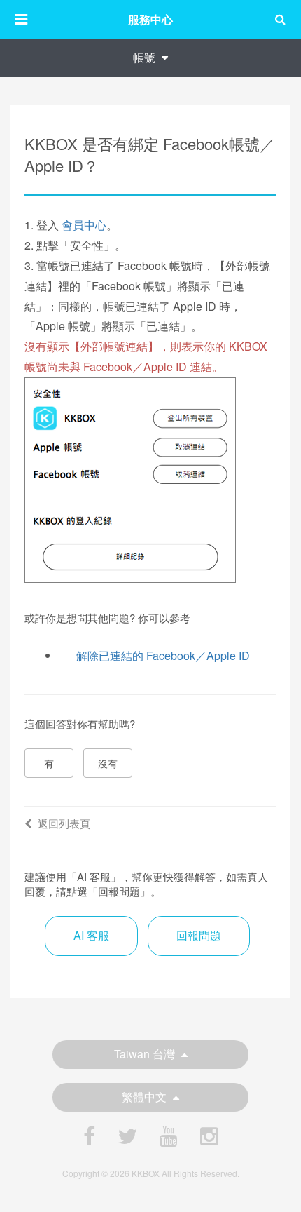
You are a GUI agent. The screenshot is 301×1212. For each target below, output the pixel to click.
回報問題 (198, 935)
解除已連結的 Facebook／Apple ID (163, 655)
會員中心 (84, 225)
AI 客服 (91, 935)
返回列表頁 (64, 823)
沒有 (108, 763)
